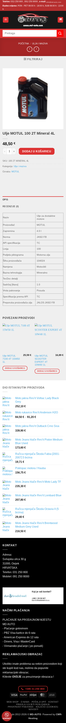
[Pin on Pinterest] (30, 179)
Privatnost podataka (21, 707)
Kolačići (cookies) (47, 707)
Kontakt (53, 702)
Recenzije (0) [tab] (11, 206)
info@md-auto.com (53, 2)
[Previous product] (36, 49)
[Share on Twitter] (18, 179)
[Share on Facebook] (12, 179)
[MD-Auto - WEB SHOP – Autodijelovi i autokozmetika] (33, 20)
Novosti (33, 709)
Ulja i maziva (40, 43)
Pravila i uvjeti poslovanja (33, 704)
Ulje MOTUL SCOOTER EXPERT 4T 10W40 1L (41, 360)
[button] (5, 20)
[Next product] (29, 49)
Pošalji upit (39, 702)
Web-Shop (12, 702)
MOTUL (15, 171)
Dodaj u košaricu (36, 151)
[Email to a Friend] (24, 179)
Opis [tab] (5, 199)
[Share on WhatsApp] (5, 179)
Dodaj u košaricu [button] (15, 368)
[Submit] (60, 33)
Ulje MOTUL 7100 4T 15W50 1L (11, 359)
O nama (25, 702)
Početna (23, 43)
